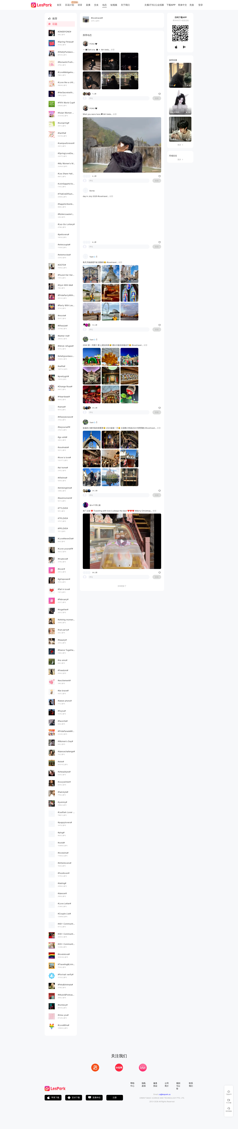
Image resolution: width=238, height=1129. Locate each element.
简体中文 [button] (182, 5)
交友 (96, 5)
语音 (80, 5)
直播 (88, 5)
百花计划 (69, 5)
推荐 (52, 18)
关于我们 (125, 5)
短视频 (113, 5)
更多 (180, 145)
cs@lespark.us (164, 1094)
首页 (59, 5)
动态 (104, 5)
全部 (113, 49)
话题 (52, 24)
